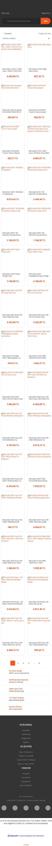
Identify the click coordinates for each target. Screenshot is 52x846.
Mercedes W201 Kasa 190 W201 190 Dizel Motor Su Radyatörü (12, 480)
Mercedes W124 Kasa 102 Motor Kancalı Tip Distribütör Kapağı (38, 603)
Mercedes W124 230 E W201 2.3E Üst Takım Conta (13, 398)
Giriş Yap (5, 13)
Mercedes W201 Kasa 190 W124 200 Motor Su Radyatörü (12, 439)
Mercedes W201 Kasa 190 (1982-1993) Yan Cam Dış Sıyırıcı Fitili (12, 644)
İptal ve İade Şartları (26, 764)
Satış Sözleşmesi (26, 752)
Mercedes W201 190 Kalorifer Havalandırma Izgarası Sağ (11, 234)
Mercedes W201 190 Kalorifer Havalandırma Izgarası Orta (38, 193)
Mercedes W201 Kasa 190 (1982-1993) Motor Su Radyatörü (38, 439)
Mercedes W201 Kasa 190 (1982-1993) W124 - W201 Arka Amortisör (12, 562)
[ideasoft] (13, 836)
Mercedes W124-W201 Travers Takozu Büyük (11, 152)
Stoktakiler (8, 34)
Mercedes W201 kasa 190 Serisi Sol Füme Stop (38, 316)
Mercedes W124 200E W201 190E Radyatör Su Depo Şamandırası (11, 357)
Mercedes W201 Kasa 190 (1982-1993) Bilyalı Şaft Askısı (12, 521)
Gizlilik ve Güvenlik (26, 756)
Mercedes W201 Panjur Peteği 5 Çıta (11, 275)
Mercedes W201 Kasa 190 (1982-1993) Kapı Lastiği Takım (38, 521)
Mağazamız (26, 738)
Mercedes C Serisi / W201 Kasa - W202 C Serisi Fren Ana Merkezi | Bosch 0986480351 (12, 70)
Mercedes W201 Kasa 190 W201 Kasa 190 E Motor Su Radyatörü (39, 398)
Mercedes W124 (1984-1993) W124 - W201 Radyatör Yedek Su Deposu (37, 562)
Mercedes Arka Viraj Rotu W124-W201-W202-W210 (12, 111)
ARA (45, 21)
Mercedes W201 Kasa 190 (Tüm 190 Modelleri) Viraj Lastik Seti (38, 644)
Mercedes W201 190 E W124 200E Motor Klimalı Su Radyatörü (38, 480)
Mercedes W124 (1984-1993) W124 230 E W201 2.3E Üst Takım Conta (37, 357)
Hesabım (26, 773)
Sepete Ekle (15, 76)
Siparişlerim (26, 781)
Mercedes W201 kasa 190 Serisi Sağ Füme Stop (12, 316)
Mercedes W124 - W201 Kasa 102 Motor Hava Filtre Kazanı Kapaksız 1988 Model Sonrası (39, 152)
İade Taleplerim (26, 785)
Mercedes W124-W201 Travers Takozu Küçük (37, 111)
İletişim (26, 742)
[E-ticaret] (25, 836)
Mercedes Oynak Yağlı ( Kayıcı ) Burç (38, 70)
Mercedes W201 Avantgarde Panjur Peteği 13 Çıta (38, 275)
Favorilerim (26, 777)
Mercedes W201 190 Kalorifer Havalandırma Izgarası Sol (38, 234)
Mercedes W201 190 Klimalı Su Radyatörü (13, 193)
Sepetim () (46, 13)
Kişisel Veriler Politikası (26, 760)
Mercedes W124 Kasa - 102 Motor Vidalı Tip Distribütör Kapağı (13, 603)
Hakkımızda (26, 734)
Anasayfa (26, 730)
